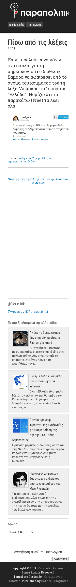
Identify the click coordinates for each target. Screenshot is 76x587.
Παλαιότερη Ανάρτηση (54, 179)
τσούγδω (29, 161)
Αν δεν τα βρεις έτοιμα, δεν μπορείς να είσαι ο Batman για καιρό (45, 338)
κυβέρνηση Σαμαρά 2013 (33, 158)
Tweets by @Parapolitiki (28, 311)
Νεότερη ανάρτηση (20, 179)
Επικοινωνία (35, 24)
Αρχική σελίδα (38, 181)
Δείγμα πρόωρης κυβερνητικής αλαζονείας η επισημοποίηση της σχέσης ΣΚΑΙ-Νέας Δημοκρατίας (37, 430)
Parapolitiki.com (50, 568)
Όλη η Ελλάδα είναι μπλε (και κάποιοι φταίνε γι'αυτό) (46, 381)
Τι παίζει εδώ (16, 24)
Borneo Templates (54, 581)
